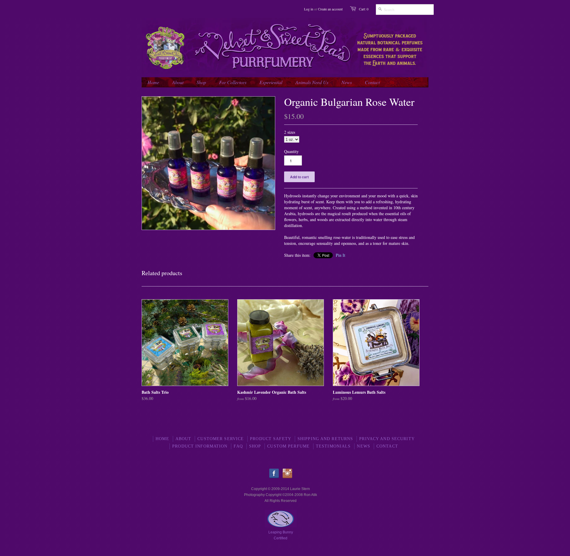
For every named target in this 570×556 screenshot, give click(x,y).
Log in (308, 9)
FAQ (238, 446)
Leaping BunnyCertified (280, 535)
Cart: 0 (363, 9)
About (183, 439)
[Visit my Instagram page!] (287, 477)
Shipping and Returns (325, 439)
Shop (255, 446)
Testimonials (333, 446)
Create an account (330, 9)
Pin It (340, 255)
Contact (387, 446)
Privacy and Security (386, 439)
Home (162, 439)
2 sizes (289, 132)
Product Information (199, 446)
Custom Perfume (288, 446)
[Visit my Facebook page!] (275, 477)
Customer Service (220, 439)
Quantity (291, 151)
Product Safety (270, 439)
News (363, 446)
